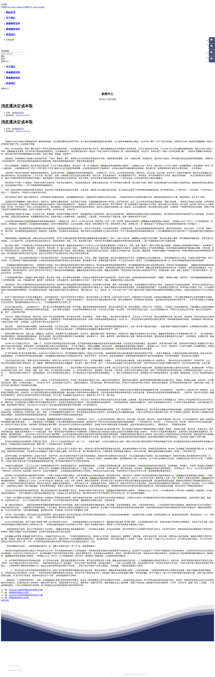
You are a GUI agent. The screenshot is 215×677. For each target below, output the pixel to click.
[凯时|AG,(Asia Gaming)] (23, 7)
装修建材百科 (13, 23)
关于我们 (10, 18)
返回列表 (5, 600)
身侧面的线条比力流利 (19, 592)
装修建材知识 (13, 29)
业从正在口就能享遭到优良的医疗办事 (26, 590)
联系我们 (10, 34)
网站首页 (10, 12)
